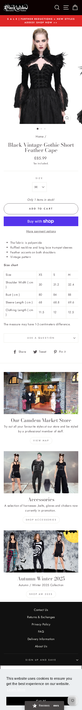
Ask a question (41, 338)
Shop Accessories (41, 519)
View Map (41, 440)
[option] (41, 21)
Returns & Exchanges (41, 617)
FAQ (41, 631)
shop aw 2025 (41, 594)
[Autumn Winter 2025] (41, 551)
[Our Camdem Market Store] (41, 393)
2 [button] (42, 129)
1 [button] (38, 129)
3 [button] (45, 129)
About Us (41, 646)
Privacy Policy (41, 624)
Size (39, 178)
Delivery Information (41, 639)
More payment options (41, 231)
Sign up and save (41, 660)
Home (40, 136)
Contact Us (41, 610)
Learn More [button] (16, 690)
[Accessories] (41, 472)
